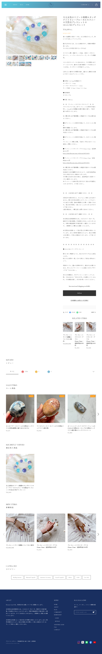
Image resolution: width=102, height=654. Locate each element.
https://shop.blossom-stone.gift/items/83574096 (76, 163)
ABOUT (15, 4)
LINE (80, 312)
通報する (93, 312)
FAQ (55, 627)
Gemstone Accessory (45, 577)
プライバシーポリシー (11, 641)
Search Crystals (59, 577)
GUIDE (57, 618)
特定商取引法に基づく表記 (24, 641)
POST (66, 312)
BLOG (21, 4)
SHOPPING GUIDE (59, 624)
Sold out (79, 293)
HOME (27, 4)
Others (70, 577)
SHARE (73, 312)
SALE (78, 577)
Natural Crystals (30, 577)
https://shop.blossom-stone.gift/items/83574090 (76, 153)
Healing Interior (17, 577)
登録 (93, 612)
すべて (12, 371)
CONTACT (57, 629)
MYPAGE (57, 621)
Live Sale (86, 577)
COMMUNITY (58, 612)
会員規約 (33, 641)
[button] (98, 414)
